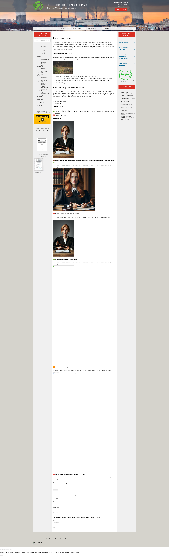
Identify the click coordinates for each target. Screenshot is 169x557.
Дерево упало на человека (59, 101)
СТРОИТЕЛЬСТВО (40, 72)
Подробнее (76, 552)
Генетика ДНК (43, 58)
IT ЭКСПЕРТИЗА (40, 81)
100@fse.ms (121, 6)
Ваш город (55, 512)
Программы (43, 84)
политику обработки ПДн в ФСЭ (92, 517)
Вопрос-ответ (77, 28)
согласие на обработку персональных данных (68, 517)
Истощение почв (57, 103)
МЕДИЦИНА (39, 56)
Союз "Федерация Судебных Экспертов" (56, 539)
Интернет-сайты (44, 87)
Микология (43, 53)
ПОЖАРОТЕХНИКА (40, 98)
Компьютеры (43, 83)
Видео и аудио (44, 71)
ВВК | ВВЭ (43, 63)
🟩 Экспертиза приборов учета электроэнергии (65, 259)
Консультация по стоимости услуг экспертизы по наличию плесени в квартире (128, 100)
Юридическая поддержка (42, 34)
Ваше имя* (55, 502)
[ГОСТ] (42, 150)
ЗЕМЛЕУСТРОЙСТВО (41, 74)
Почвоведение (56, 33)
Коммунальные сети (45, 93)
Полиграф (43, 65)
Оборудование (44, 92)
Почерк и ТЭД (43, 68)
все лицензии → (37, 172)
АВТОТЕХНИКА (39, 96)
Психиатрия (43, 61)
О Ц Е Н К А (39, 75)
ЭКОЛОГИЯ (39, 49)
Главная (62, 28)
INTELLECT (39, 104)
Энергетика (43, 95)
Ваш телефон (56, 507)
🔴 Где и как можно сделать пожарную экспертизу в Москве (68, 474)
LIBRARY (38, 107)
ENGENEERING (39, 90)
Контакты (107, 28)
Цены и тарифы (91, 28)
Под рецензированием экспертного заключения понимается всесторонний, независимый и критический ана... (128, 116)
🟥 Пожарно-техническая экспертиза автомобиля (66, 213)
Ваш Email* (55, 498)
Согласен (1, 555)
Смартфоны (43, 86)
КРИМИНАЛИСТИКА (41, 66)
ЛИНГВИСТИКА (40, 99)
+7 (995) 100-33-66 (121, 5)
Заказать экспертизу (120, 9)
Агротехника (43, 50)
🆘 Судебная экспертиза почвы (60, 115)
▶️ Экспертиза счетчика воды (61, 367)
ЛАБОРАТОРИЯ (40, 105)
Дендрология (43, 55)
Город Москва (122, 40)
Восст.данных (44, 89)
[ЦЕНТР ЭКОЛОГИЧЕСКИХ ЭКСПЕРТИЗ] (38, 10)
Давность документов (45, 69)
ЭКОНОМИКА (39, 101)
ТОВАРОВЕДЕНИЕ (40, 102)
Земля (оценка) (44, 80)
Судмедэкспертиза (45, 59)
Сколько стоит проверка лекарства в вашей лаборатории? (127, 109)
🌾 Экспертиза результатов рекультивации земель (65, 109)
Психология (43, 62)
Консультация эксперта (126, 87)
